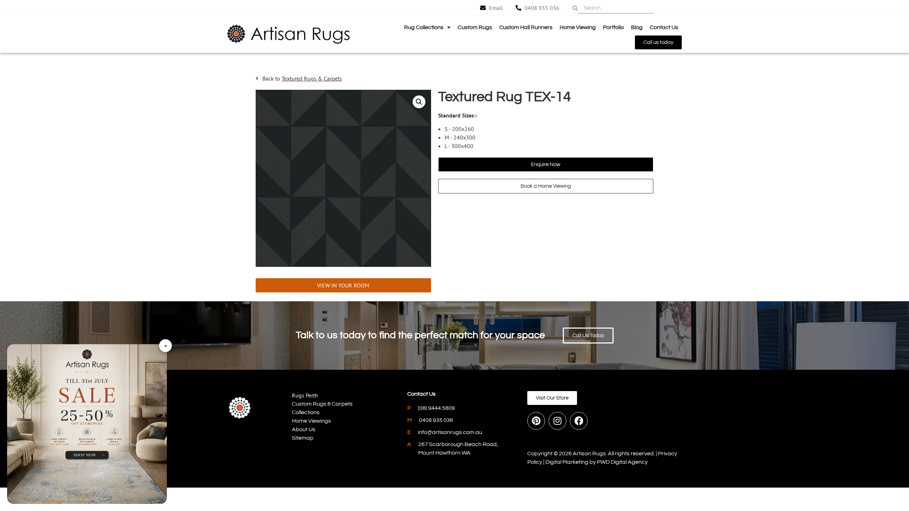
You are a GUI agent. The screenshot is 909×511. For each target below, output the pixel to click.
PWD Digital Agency (622, 462)
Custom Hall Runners (526, 27)
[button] (419, 101)
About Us (303, 429)
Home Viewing (578, 27)
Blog (637, 27)
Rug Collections (423, 27)
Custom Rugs (475, 27)
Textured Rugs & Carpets (312, 78)
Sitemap (303, 438)
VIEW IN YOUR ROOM (343, 285)
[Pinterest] (536, 421)
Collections (306, 412)
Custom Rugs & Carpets (322, 404)
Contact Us (664, 27)
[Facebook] (579, 421)
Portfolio (613, 27)
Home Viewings (311, 421)
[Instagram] (557, 421)
